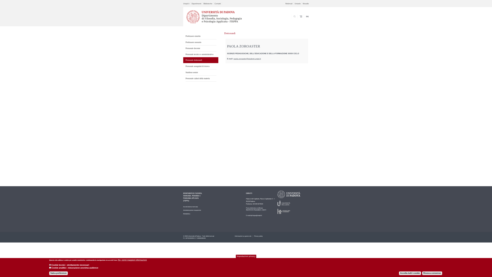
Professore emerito (193, 36)
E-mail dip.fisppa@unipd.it (254, 215)
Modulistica (186, 214)
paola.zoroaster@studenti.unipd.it (247, 59)
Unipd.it (186, 4)
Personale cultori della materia (198, 78)
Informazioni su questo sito (243, 236)
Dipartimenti (196, 4)
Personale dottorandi (194, 60)
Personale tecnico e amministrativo (199, 54)
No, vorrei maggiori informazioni (132, 260)
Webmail (288, 4)
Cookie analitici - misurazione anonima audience (74, 268)
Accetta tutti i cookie (410, 273)
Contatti (217, 4)
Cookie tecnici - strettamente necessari (70, 265)
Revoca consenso (432, 273)
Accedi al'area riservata (190, 206)
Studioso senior (192, 72)
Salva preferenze (58, 273)
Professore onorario (193, 42)
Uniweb (298, 4)
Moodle (306, 4)
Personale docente (193, 48)
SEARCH (304, 20)
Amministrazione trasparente (192, 210)
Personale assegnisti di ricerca (197, 66)
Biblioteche (207, 4)
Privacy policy (258, 236)
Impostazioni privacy (246, 256)
